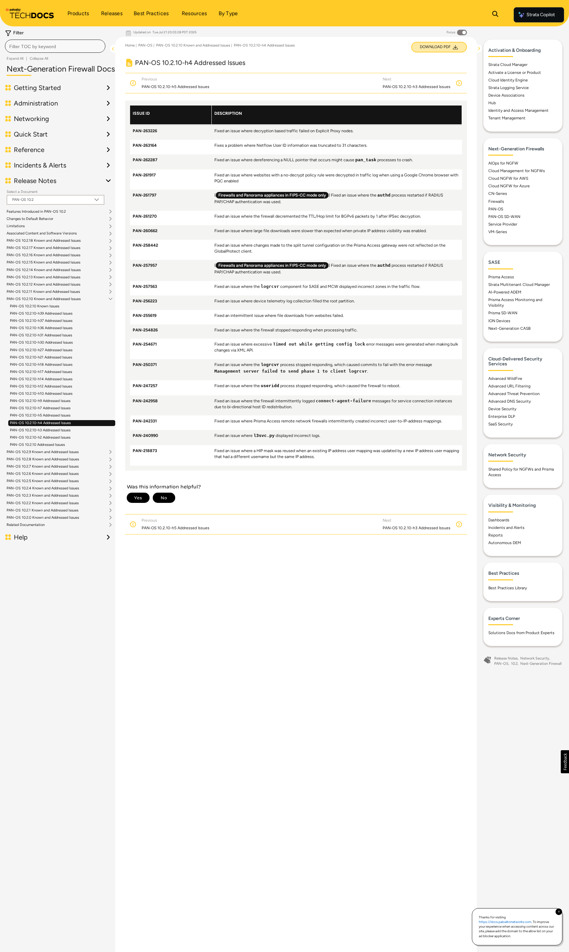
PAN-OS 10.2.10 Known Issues (34, 306)
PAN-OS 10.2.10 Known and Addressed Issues (44, 299)
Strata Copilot (541, 14)
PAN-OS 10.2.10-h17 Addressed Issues (41, 372)
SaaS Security (500, 424)
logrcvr (270, 365)
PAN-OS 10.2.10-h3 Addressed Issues (40, 430)
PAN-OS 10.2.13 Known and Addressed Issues (43, 277)
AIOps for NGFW (503, 163)
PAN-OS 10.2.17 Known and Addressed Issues (43, 248)
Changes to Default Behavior (30, 219)
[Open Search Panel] (495, 15)
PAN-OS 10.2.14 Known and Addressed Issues (44, 270)
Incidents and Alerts (506, 527)
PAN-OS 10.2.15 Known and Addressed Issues (43, 262)
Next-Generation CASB (509, 328)
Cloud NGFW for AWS (508, 178)
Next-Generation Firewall (540, 663)
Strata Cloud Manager (508, 64)
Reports (495, 535)
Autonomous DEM (504, 542)
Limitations (16, 226)
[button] (565, 761)
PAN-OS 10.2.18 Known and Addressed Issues (44, 241)
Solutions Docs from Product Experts (521, 632)
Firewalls (496, 201)
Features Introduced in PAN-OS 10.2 (36, 212)
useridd (270, 386)
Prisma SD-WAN (502, 313)
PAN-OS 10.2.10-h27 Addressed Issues (41, 350)
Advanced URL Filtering (509, 386)
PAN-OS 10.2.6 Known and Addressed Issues (43, 474)
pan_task (365, 160)
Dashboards (498, 520)
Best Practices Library (507, 588)
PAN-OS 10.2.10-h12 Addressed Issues (41, 386)
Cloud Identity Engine (508, 80)
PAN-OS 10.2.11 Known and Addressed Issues (43, 292)
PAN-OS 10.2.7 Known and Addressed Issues (43, 467)
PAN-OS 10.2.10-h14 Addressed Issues (41, 379)
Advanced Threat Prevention (514, 393)
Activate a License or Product (514, 72)
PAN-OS (145, 45)
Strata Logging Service (508, 87)
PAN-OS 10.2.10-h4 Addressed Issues (40, 423)
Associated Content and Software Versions (42, 233)
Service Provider (502, 224)
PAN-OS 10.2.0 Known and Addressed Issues (43, 518)
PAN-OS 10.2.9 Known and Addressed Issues (43, 452)
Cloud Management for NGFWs (516, 171)
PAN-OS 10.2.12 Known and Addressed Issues (43, 285)
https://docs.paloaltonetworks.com (505, 922)
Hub (492, 103)
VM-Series (497, 232)
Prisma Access (501, 277)
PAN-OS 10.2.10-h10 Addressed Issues (41, 393)
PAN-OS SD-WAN (504, 216)
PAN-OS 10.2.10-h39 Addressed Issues (41, 313)
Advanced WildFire (505, 378)
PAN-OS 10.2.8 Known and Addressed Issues (43, 459)
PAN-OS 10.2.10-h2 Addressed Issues (40, 437)
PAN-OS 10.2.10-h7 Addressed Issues (40, 408)
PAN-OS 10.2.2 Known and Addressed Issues (43, 503)
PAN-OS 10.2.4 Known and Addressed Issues (43, 488)
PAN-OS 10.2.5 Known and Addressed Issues (43, 481)
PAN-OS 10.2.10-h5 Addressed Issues (40, 415)
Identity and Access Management (518, 110)
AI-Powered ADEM (504, 292)
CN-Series (497, 193)
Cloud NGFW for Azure (509, 186)
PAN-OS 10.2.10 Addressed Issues (37, 445)
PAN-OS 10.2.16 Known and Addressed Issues (43, 255)
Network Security (534, 658)
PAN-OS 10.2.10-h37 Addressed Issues (41, 321)
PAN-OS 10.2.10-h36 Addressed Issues (41, 328)
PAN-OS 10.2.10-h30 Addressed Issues (41, 342)
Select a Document (22, 192)
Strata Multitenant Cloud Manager (519, 284)
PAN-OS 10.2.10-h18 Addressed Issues (41, 364)
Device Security (502, 409)
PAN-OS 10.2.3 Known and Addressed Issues (43, 496)
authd (384, 195)
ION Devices (499, 321)
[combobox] (55, 46)
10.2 (514, 663)
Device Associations (506, 95)
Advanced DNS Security (509, 401)
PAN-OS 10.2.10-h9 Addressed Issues (40, 401)
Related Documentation (26, 525)
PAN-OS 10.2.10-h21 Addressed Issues (41, 357)
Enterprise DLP (501, 416)
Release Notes (506, 658)
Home (130, 45)
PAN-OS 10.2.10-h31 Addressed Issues (41, 335)
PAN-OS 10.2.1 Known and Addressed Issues (42, 510)
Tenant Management (507, 118)
